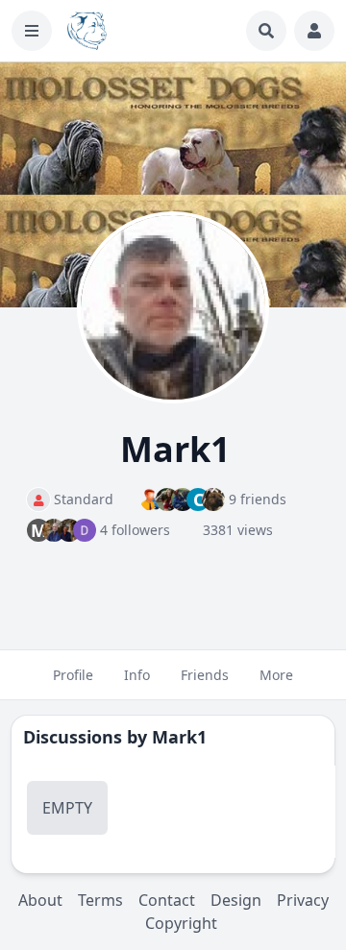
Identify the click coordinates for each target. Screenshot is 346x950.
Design (235, 900)
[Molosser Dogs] (87, 31)
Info (137, 675)
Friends (205, 675)
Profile (73, 675)
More (276, 675)
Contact (166, 900)
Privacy (303, 900)
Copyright (181, 923)
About (40, 900)
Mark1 (179, 736)
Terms (100, 900)
